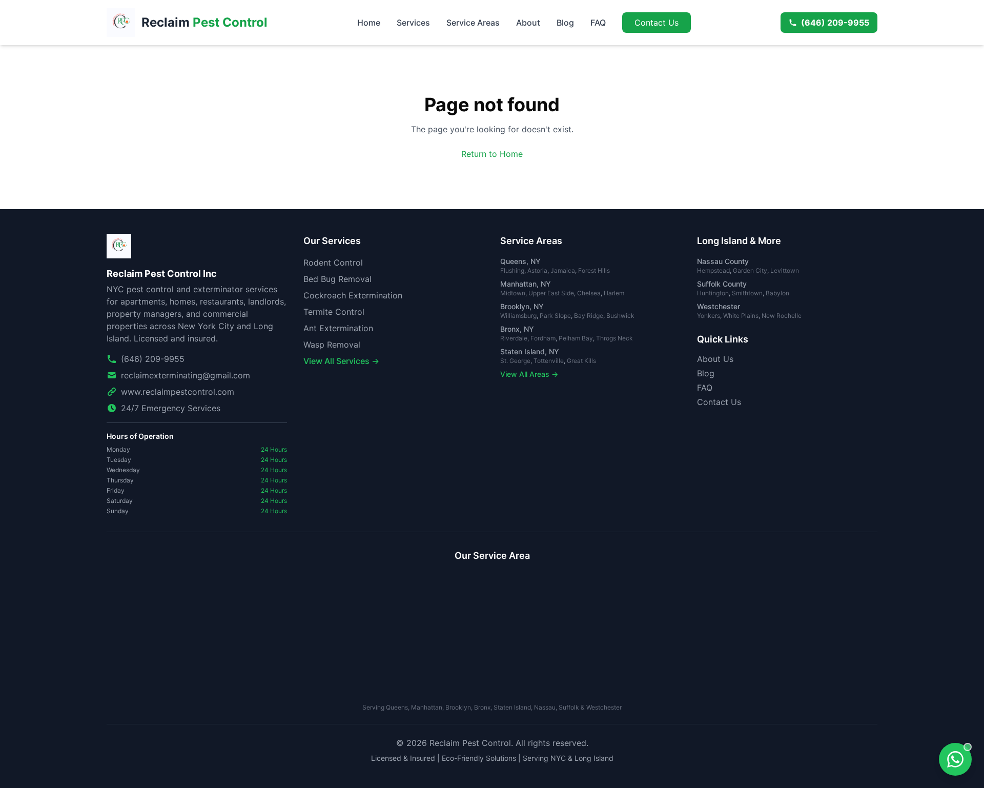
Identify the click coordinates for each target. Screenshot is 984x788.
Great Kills (581, 361)
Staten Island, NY (529, 351)
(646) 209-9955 (835, 22)
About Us (715, 359)
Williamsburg (518, 315)
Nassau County (723, 261)
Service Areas (473, 22)
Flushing (512, 270)
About (528, 22)
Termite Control (333, 312)
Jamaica (562, 270)
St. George (515, 361)
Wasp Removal (331, 344)
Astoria (537, 270)
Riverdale (513, 338)
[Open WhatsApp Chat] (955, 759)
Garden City (750, 270)
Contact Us (656, 22)
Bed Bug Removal (337, 279)
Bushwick (620, 315)
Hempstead (713, 270)
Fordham (543, 338)
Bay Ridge (588, 315)
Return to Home (492, 154)
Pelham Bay (576, 338)
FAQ (598, 22)
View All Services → (341, 361)
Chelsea (589, 293)
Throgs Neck (614, 338)
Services (413, 22)
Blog (565, 22)
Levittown (784, 270)
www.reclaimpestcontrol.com (177, 392)
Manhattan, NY (525, 283)
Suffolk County (722, 283)
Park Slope (555, 315)
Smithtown (747, 293)
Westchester (718, 306)
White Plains (740, 315)
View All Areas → (529, 374)
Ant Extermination (338, 328)
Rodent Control (333, 262)
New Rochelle (782, 315)
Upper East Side (551, 293)
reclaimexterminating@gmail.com (185, 375)
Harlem (614, 293)
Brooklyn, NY (522, 306)
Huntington (713, 293)
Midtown (512, 293)
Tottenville (549, 361)
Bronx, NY (517, 329)
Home (368, 22)
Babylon (777, 293)
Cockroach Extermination (352, 295)
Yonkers (708, 315)
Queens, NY (520, 261)
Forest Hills (594, 270)
